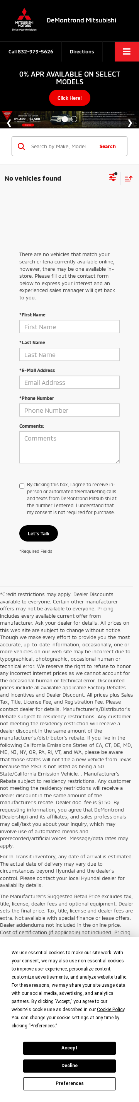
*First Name (32, 314)
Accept (69, 1048)
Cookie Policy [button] (110, 1009)
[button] (31, 51)
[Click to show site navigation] (127, 52)
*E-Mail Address (37, 370)
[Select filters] (112, 178)
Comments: (31, 426)
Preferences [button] (43, 1026)
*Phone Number (36, 398)
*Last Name (32, 342)
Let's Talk (38, 533)
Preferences (70, 1083)
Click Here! (70, 98)
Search (108, 146)
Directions (82, 51)
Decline (69, 1065)
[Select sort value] (126, 178)
